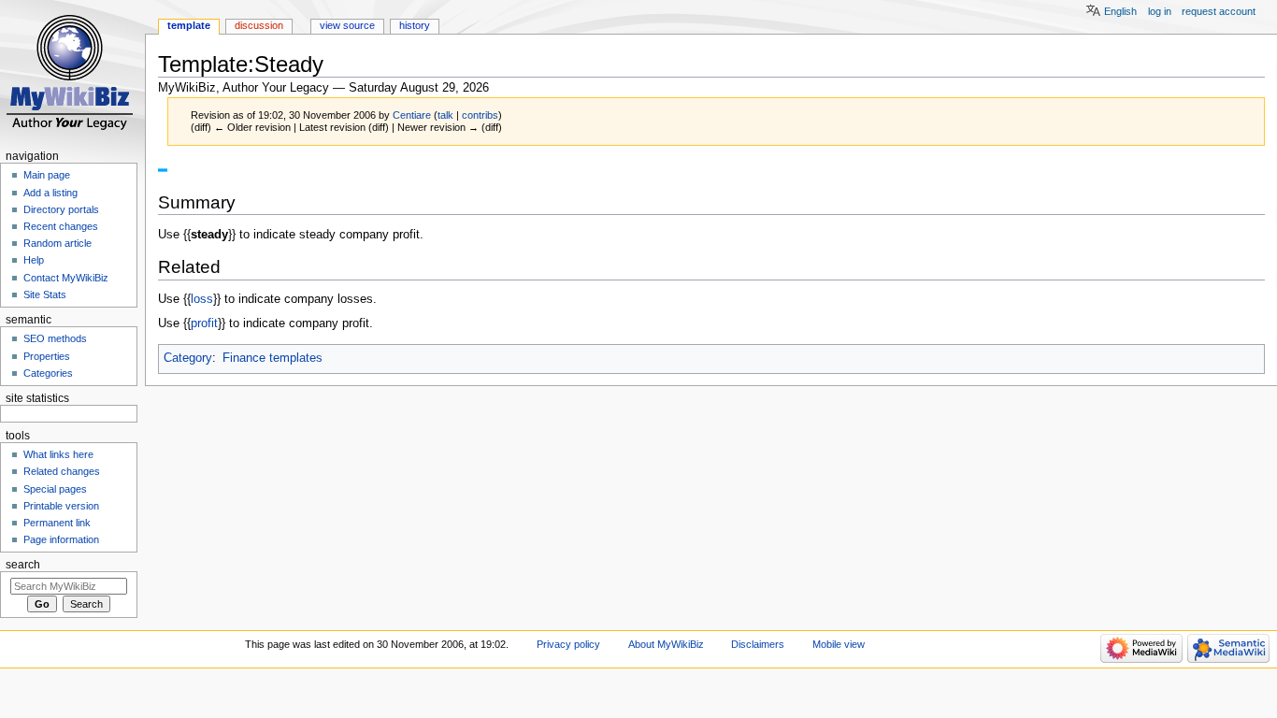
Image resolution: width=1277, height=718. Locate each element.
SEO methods (55, 338)
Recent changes (60, 226)
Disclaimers (757, 644)
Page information (61, 539)
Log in (1159, 11)
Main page (46, 174)
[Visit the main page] (72, 72)
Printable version (61, 505)
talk (445, 115)
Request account (1218, 11)
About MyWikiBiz (666, 644)
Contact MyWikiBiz (65, 277)
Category (188, 358)
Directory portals (61, 209)
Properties (46, 356)
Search (23, 564)
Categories (48, 373)
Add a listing (50, 192)
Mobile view (838, 644)
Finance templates (272, 358)
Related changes (61, 471)
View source (347, 25)
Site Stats (44, 294)
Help (33, 260)
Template (188, 25)
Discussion (259, 25)
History (414, 25)
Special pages (55, 489)
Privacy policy (568, 644)
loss (202, 299)
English (1120, 11)
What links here (58, 454)
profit (204, 323)
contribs (480, 115)
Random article (57, 243)
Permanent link (57, 522)
